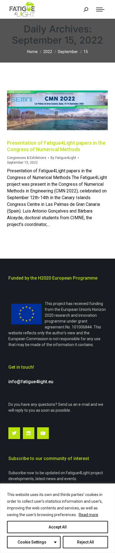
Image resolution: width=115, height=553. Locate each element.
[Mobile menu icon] (100, 9)
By (63, 158)
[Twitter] (14, 433)
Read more (88, 515)
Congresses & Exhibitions (26, 158)
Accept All (58, 527)
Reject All (85, 542)
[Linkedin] (29, 433)
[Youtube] (43, 433)
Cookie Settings (32, 542)
